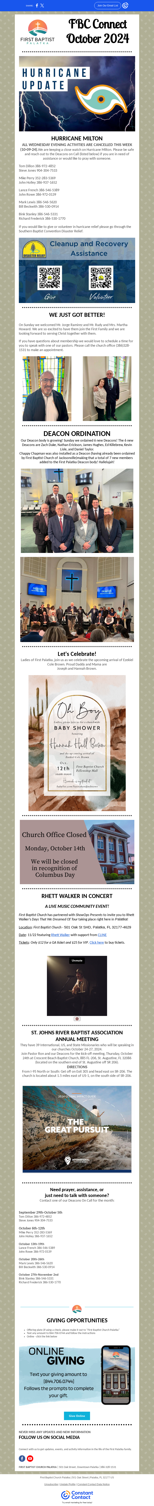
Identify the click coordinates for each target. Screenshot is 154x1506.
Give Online (77, 1415)
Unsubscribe (51, 1484)
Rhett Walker (60, 935)
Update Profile (68, 1484)
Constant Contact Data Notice (93, 1484)
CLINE (102, 935)
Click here (97, 943)
